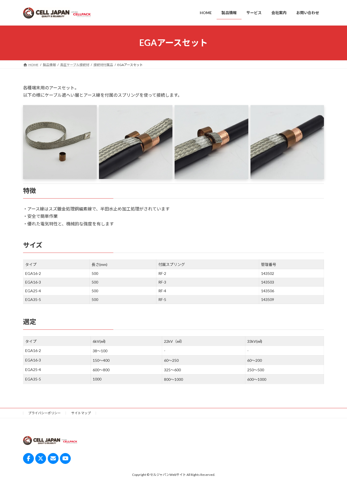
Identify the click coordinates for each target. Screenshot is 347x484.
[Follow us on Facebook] (28, 458)
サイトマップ (81, 413)
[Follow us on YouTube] (65, 458)
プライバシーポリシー (44, 413)
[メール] (53, 458)
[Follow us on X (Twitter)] (40, 458)
